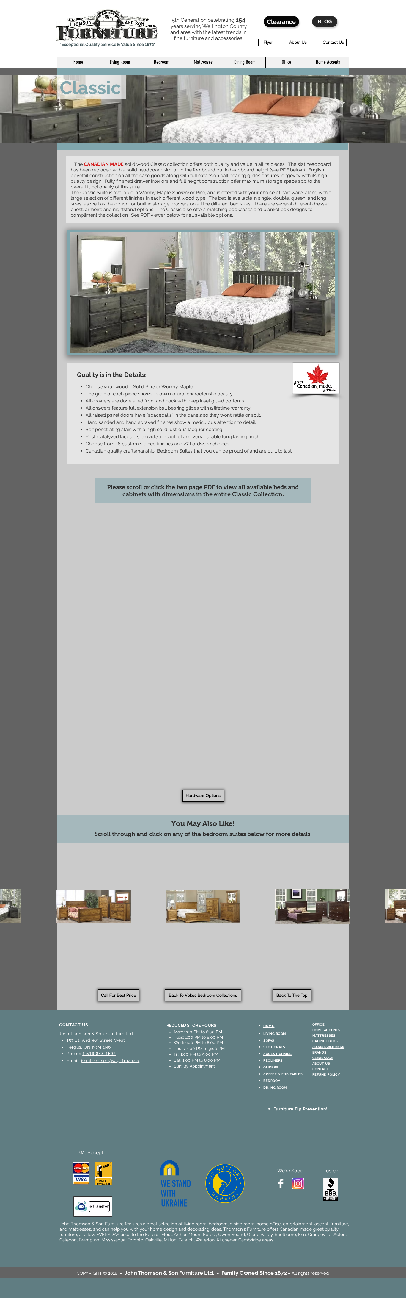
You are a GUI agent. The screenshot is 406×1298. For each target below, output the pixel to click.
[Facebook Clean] (281, 1183)
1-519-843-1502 (99, 1053)
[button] (120, 62)
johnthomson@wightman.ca (110, 1060)
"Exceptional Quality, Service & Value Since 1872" (108, 44)
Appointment (202, 1066)
